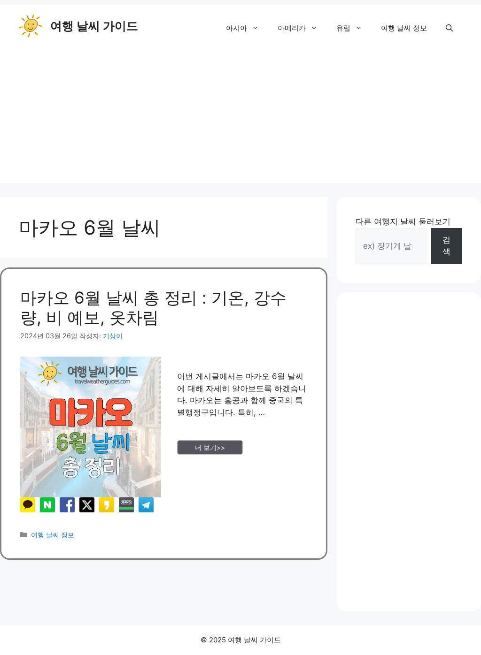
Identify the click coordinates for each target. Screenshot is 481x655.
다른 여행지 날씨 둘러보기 (403, 221)
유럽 (343, 27)
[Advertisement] (240, 117)
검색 (446, 246)
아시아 (236, 27)
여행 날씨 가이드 (94, 26)
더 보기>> (210, 447)
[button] (449, 28)
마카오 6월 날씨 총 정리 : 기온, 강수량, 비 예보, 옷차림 (153, 307)
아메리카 (292, 27)
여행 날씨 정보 (404, 27)
